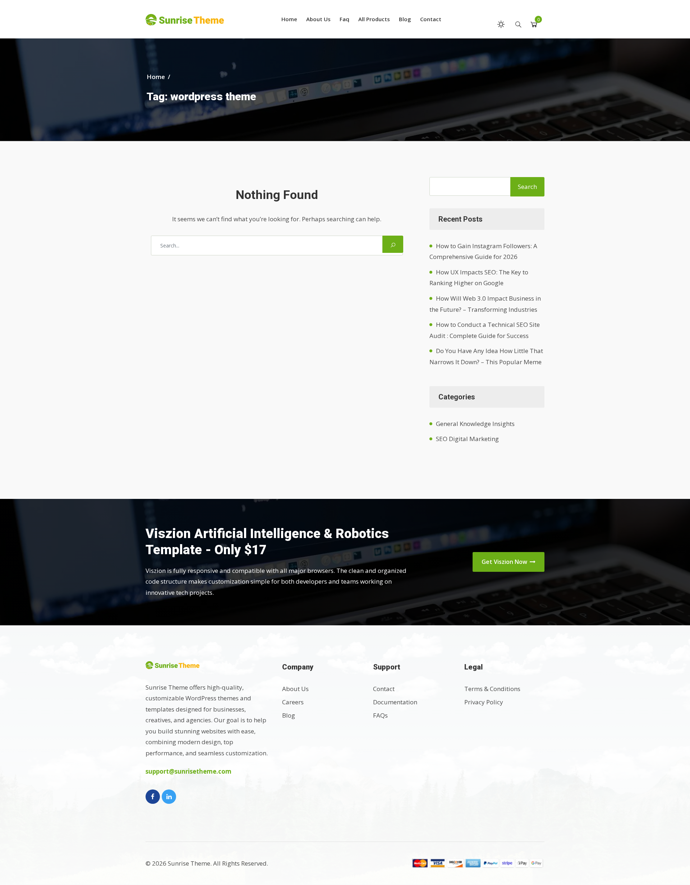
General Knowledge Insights (475, 424)
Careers (293, 702)
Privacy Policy (483, 702)
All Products (374, 19)
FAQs (380, 715)
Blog (405, 19)
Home (289, 19)
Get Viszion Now (505, 562)
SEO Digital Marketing (467, 439)
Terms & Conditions (492, 689)
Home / (159, 77)
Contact (430, 19)
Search (527, 186)
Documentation (395, 702)
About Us (318, 19)
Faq (344, 19)
